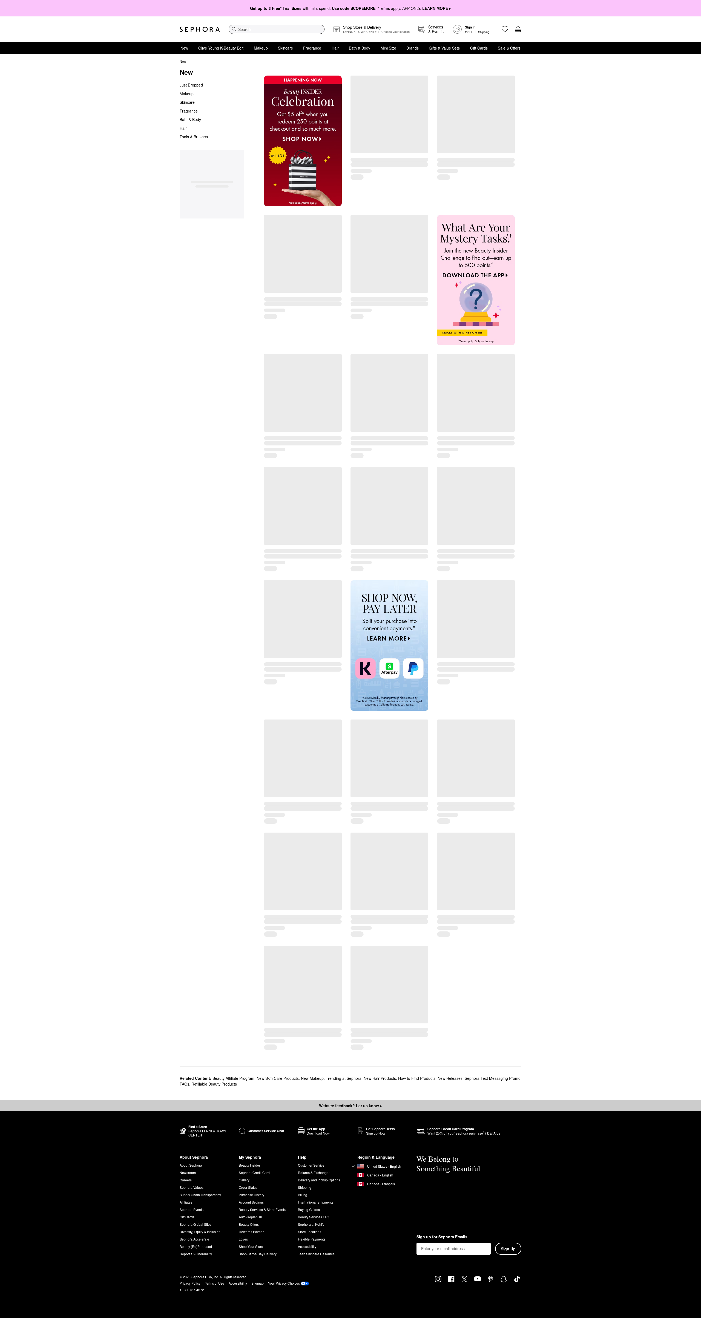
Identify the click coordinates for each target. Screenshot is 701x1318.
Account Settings (251, 1202)
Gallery (244, 1180)
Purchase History (251, 1194)
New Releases (450, 1078)
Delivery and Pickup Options (319, 1180)
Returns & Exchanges (314, 1172)
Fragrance (312, 48)
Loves (243, 1239)
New (184, 48)
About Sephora (191, 1165)
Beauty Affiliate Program (233, 1078)
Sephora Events (191, 1209)
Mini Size (388, 48)
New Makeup (312, 1078)
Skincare (285, 48)
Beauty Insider (249, 1165)
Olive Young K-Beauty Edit (220, 48)
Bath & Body (359, 48)
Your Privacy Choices (284, 1283)
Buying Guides (309, 1209)
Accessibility (307, 1246)
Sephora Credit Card (254, 1172)
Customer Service (311, 1165)
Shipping (304, 1187)
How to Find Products (416, 1078)
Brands (412, 48)
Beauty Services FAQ (313, 1217)
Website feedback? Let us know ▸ (350, 1105)
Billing (302, 1194)
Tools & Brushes (194, 136)
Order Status (248, 1187)
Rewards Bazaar (251, 1231)
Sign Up (508, 1248)
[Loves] (505, 29)
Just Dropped (191, 85)
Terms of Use (214, 1283)
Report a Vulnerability (196, 1253)
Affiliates (186, 1202)
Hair (335, 48)
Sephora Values (191, 1187)
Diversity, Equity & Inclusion (200, 1231)
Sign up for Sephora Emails (441, 1236)
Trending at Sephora (343, 1078)
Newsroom (188, 1172)
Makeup (261, 48)
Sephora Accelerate (194, 1239)
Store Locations (309, 1231)
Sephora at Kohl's (311, 1224)
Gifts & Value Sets (444, 48)
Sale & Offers (509, 48)
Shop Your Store (251, 1246)
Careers (186, 1180)
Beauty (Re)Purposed (196, 1246)
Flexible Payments (311, 1239)
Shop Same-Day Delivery (258, 1253)
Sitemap (257, 1283)
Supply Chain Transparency (200, 1194)
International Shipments (315, 1202)
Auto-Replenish (250, 1217)
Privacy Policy (190, 1283)
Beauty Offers (249, 1224)
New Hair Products (380, 1078)
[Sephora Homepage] (199, 29)
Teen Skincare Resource (316, 1253)
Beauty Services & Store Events (262, 1209)
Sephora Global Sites (195, 1224)
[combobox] (276, 29)
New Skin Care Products (278, 1078)
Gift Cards (479, 48)
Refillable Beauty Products (214, 1084)
